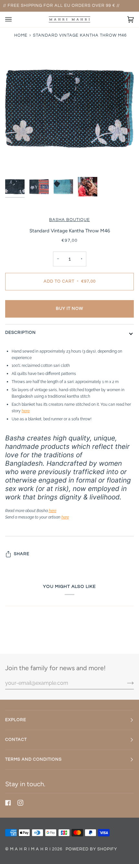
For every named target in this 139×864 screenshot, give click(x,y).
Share (21, 554)
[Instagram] (20, 803)
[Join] (125, 683)
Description (20, 333)
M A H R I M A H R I (30, 849)
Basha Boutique (69, 220)
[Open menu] (15, 19)
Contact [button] (16, 740)
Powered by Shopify (91, 849)
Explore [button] (15, 720)
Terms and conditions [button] (33, 759)
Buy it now (69, 309)
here (26, 410)
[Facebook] (8, 803)
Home (20, 35)
